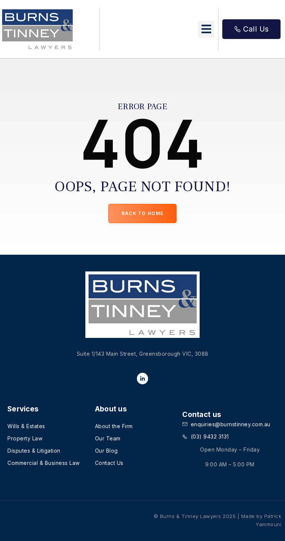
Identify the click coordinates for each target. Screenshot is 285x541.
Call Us (256, 29)
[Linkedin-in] (142, 378)
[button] (206, 29)
